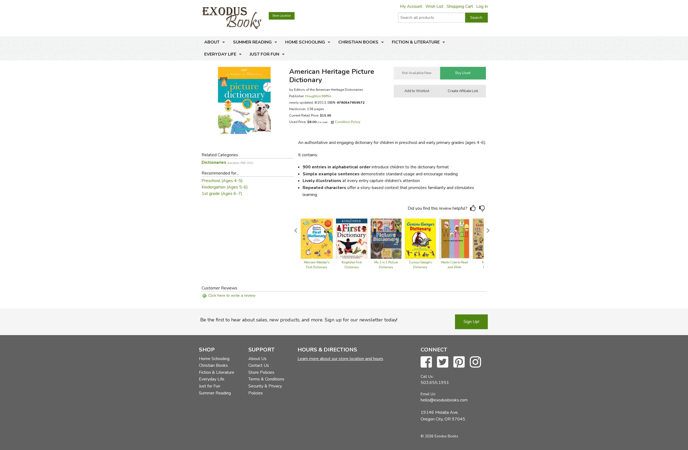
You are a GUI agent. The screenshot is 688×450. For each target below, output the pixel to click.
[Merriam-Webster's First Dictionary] (317, 238)
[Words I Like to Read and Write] (454, 238)
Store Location (281, 16)
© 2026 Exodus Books (439, 436)
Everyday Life (220, 54)
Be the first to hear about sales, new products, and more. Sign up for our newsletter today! (298, 320)
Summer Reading (252, 42)
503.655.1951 (435, 383)
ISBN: (346, 102)
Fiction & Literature (416, 42)
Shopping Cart (460, 6)
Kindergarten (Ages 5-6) (225, 187)
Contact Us (258, 365)
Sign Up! (471, 322)
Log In (482, 6)
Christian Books (358, 42)
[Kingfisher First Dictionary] (351, 238)
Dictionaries (227, 162)
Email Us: (428, 394)
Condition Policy (347, 121)
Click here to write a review (232, 295)
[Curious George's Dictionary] (420, 238)
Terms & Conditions (266, 379)
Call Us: (427, 376)
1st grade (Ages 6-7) (222, 194)
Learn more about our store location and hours (340, 359)
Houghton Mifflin (318, 96)
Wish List (434, 6)
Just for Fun (264, 54)
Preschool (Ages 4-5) (222, 181)
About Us (257, 359)
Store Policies (261, 372)
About (212, 42)
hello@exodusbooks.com (444, 400)
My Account (411, 6)
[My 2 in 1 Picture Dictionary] (386, 238)
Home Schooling (305, 42)
